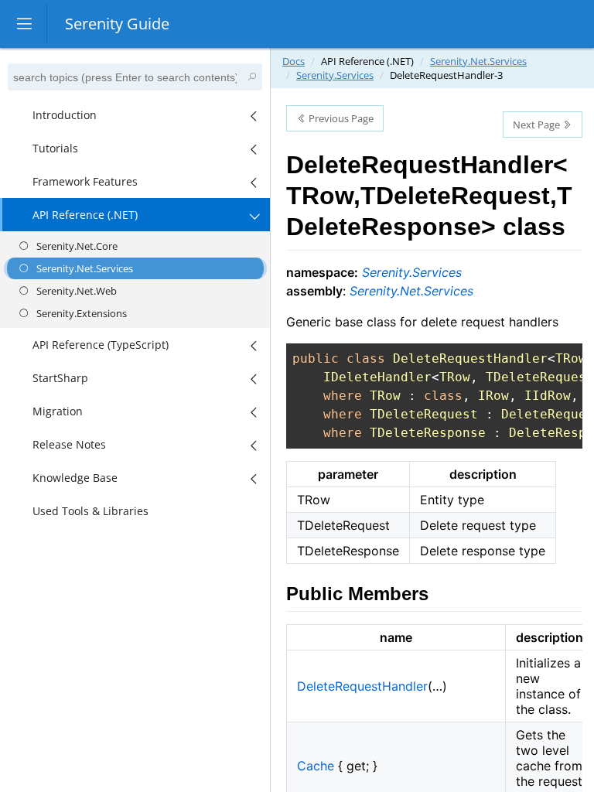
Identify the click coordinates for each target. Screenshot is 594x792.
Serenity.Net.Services (478, 61)
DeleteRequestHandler (362, 686)
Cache (315, 765)
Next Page (537, 124)
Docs (293, 61)
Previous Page (340, 118)
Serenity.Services (335, 75)
